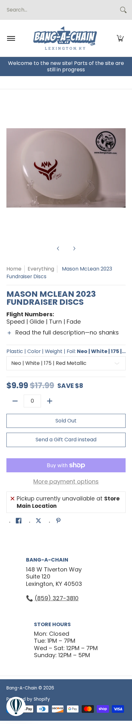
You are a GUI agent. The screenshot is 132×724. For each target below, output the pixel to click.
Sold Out (66, 420)
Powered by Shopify (28, 699)
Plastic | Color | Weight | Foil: (66, 351)
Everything (41, 268)
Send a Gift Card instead (66, 439)
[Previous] (11, 168)
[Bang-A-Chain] (65, 38)
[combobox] (61, 10)
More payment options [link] (66, 481)
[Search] (123, 10)
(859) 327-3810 (56, 598)
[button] (120, 38)
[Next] (121, 168)
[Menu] (10, 38)
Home (13, 268)
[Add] (49, 401)
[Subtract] (15, 401)
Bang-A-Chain (21, 688)
